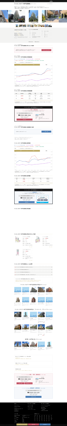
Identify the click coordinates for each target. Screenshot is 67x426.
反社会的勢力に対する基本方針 (17, 406)
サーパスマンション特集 (30, 408)
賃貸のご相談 (46, 131)
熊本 (51, 415)
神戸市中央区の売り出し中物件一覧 (26, 280)
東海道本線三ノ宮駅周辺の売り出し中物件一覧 (35, 280)
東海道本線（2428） (17, 358)
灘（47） (16, 370)
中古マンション (15, 418)
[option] (33, 17)
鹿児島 (51, 418)
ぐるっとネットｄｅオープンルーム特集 (31, 409)
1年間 (20, 64)
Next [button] (66, 16)
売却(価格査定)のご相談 (29, 383)
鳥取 (46, 415)
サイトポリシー (15, 407)
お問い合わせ (23, 422)
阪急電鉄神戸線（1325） (28, 358)
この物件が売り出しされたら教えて (22, 424)
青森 (34, 416)
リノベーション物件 (16, 419)
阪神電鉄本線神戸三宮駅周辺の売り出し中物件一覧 (21, 281)
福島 (37, 415)
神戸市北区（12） (27, 364)
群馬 (37, 418)
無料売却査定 (24, 119)
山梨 (41, 415)
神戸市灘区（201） (17, 364)
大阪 (44, 417)
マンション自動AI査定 (16, 417)
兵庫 (44, 418)
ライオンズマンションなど (30, 407)
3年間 (33, 64)
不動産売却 (15, 416)
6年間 (46, 64)
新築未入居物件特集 (43, 407)
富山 (39, 418)
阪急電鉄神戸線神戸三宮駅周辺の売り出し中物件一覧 (33, 281)
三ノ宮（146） (19, 370)
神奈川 (39, 416)
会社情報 (23, 420)
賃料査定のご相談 (33, 396)
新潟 (39, 417)
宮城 (34, 418)
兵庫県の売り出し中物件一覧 (18, 280)
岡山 (46, 417)
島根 (46, 416)
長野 (41, 416)
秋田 (34, 419)
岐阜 (41, 417)
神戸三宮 (19, 34)
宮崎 (51, 417)
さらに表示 (33, 100)
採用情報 (23, 421)
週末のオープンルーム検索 (30, 406)
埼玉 (37, 419)
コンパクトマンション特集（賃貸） (44, 406)
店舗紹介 (23, 419)
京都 (44, 416)
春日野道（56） (26, 370)
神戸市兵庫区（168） (22, 364)
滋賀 (44, 415)
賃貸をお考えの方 (37, 41)
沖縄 (51, 419)
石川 (39, 419)
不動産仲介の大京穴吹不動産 (17, 415)
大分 (51, 416)
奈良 (44, 419)
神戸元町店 (37, 115)
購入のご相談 (20, 383)
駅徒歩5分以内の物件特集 (43, 408)
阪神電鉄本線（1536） (22, 358)
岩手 (34, 417)
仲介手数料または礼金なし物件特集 (44, 410)
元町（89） (23, 370)
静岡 (41, 418)
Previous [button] (1, 16)
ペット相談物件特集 (43, 409)
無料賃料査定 (45, 424)
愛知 (41, 419)
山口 (46, 419)
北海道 (35, 415)
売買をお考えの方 (31, 41)
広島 (46, 418)
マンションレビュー (29, 85)
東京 (39, 415)
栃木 (37, 417)
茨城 (37, 416)
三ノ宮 (18, 33)
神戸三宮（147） (30, 370)
